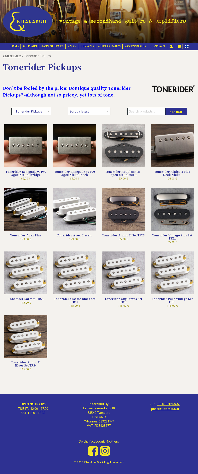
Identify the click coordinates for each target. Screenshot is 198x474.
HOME (14, 46)
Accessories (135, 46)
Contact (158, 46)
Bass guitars (52, 46)
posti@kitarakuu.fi (165, 409)
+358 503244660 (168, 404)
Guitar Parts (109, 46)
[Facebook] (93, 451)
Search (176, 112)
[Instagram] (105, 451)
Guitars (30, 46)
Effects (87, 46)
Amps (72, 46)
